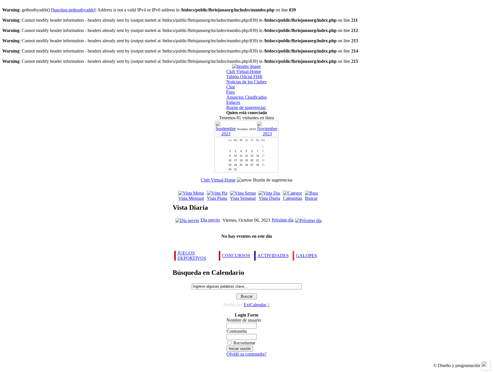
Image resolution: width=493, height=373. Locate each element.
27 (251, 165)
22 (263, 160)
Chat (230, 86)
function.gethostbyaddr (73, 9)
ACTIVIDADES (273, 255)
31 (235, 169)
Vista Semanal (243, 198)
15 (263, 155)
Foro (230, 92)
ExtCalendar (257, 304)
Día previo (210, 219)
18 (241, 160)
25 (241, 165)
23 (230, 165)
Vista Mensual (191, 198)
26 (246, 165)
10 (235, 155)
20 (251, 160)
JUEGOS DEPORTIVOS (191, 256)
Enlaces (233, 102)
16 (230, 160)
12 (246, 155)
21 (257, 160)
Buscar (311, 198)
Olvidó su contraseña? (246, 354)
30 (230, 169)
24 (235, 165)
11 (241, 155)
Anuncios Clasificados (246, 97)
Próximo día (283, 219)
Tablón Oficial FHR (244, 76)
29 (263, 165)
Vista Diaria (269, 198)
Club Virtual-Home (243, 71)
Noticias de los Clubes (246, 81)
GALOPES (306, 255)
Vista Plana (217, 198)
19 (246, 160)
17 (235, 160)
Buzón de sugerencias (246, 107)
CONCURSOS (236, 255)
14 (257, 155)
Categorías (292, 198)
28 (257, 165)
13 (251, 155)
